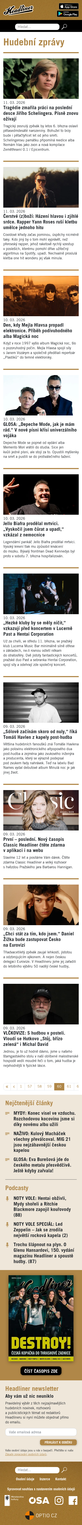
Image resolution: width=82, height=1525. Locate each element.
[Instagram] (59, 1500)
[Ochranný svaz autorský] (39, 1500)
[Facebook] (73, 1500)
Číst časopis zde (41, 1372)
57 (30, 1086)
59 (49, 1086)
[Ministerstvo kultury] (14, 1500)
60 (59, 1086)
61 (69, 1086)
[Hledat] (63, 26)
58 (39, 1086)
